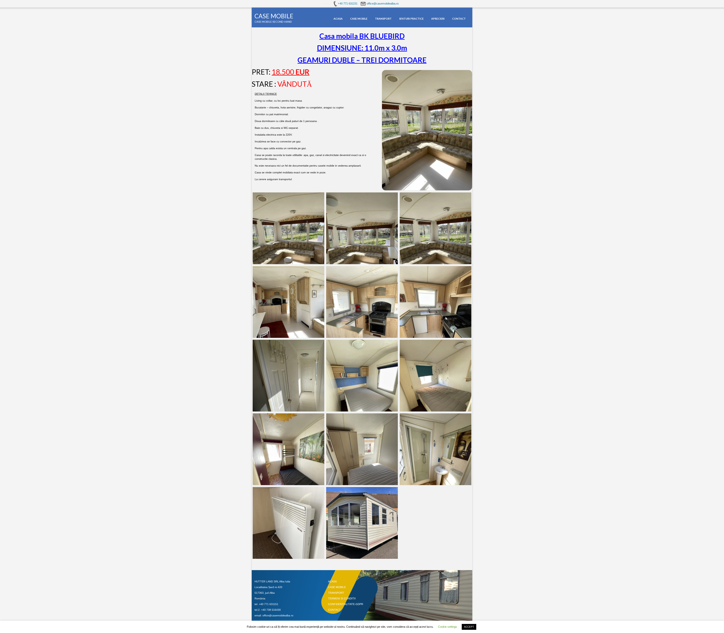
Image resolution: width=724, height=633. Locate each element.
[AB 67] (288, 375)
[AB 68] (435, 375)
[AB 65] (362, 302)
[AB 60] (362, 523)
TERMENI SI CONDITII (342, 598)
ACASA (332, 581)
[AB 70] (435, 449)
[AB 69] (288, 449)
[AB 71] (362, 449)
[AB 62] (362, 228)
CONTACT (334, 609)
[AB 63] (435, 228)
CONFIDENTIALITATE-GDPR (345, 604)
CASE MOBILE (274, 16)
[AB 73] (288, 523)
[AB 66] (435, 302)
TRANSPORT (336, 592)
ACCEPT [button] (469, 626)
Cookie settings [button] (447, 626)
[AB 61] (288, 228)
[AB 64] (288, 302)
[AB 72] (362, 375)
